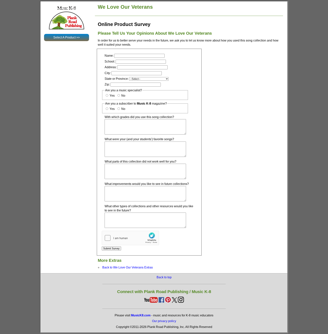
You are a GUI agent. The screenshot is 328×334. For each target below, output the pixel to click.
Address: (111, 67)
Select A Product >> (66, 37)
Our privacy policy (164, 321)
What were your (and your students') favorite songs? (139, 139)
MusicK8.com (141, 315)
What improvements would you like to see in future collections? (147, 183)
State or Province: (117, 78)
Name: (109, 55)
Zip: (107, 84)
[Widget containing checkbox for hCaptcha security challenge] (130, 238)
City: (108, 73)
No (123, 95)
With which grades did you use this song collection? (139, 117)
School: (110, 61)
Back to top (164, 277)
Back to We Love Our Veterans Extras (127, 267)
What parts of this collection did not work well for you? (140, 161)
